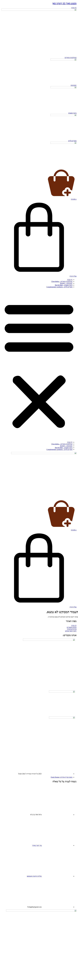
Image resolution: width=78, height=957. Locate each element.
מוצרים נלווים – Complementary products (59, 287)
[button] (39, 364)
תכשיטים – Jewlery (66, 283)
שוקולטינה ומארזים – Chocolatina (61, 281)
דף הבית (69, 279)
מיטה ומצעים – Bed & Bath (63, 285)
